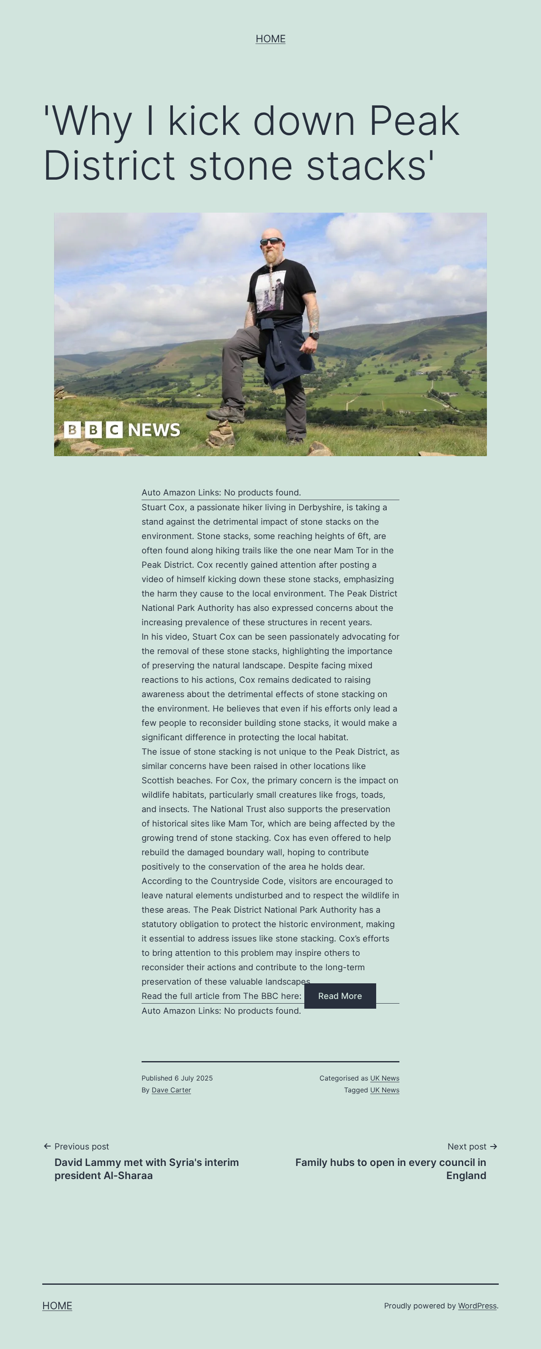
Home (271, 39)
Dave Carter (171, 1090)
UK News (384, 1078)
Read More (340, 996)
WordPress (477, 1305)
